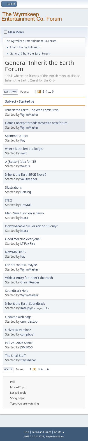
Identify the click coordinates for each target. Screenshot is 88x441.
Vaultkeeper (28, 179)
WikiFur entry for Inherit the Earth (29, 278)
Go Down (10, 91)
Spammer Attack (16, 136)
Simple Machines (54, 436)
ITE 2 (8, 200)
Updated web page (18, 317)
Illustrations (13, 187)
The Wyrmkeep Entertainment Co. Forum (31, 16)
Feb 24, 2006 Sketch (19, 343)
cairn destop (28, 321)
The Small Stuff (15, 356)
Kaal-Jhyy (26, 308)
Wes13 (25, 166)
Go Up (8, 369)
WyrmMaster (29, 115)
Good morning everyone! (23, 239)
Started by (26, 101)
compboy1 (27, 334)
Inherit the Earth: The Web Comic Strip (31, 110)
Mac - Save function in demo (24, 213)
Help (26, 432)
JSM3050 (26, 347)
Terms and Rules (41, 432)
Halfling (25, 192)
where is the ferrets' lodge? (24, 149)
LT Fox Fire (27, 244)
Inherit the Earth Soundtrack (25, 304)
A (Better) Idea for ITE (20, 162)
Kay (22, 140)
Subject (10, 101)
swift (23, 153)
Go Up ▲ (59, 432)
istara (24, 218)
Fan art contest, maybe (21, 265)
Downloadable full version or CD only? (31, 226)
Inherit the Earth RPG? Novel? (25, 175)
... (50, 91)
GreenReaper (29, 282)
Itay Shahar (28, 360)
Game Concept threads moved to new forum (36, 123)
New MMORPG (15, 252)
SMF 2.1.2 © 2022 (34, 436)
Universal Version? (18, 330)
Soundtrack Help (16, 291)
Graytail (25, 205)
